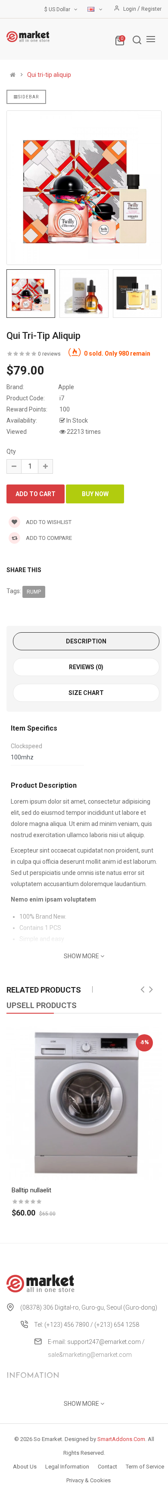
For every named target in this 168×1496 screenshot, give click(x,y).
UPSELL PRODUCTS (41, 1005)
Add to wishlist (48, 522)
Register (151, 9)
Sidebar (28, 96)
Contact (107, 1466)
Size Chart (86, 692)
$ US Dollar (58, 9)
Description (86, 641)
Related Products (43, 989)
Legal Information (67, 1466)
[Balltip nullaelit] (84, 1103)
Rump (34, 592)
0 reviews (49, 354)
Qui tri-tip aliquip (49, 75)
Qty (11, 451)
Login (130, 9)
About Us (25, 1466)
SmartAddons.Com (121, 1439)
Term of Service (145, 1466)
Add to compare (48, 538)
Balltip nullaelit (31, 1190)
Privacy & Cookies (88, 1480)
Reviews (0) (86, 667)
